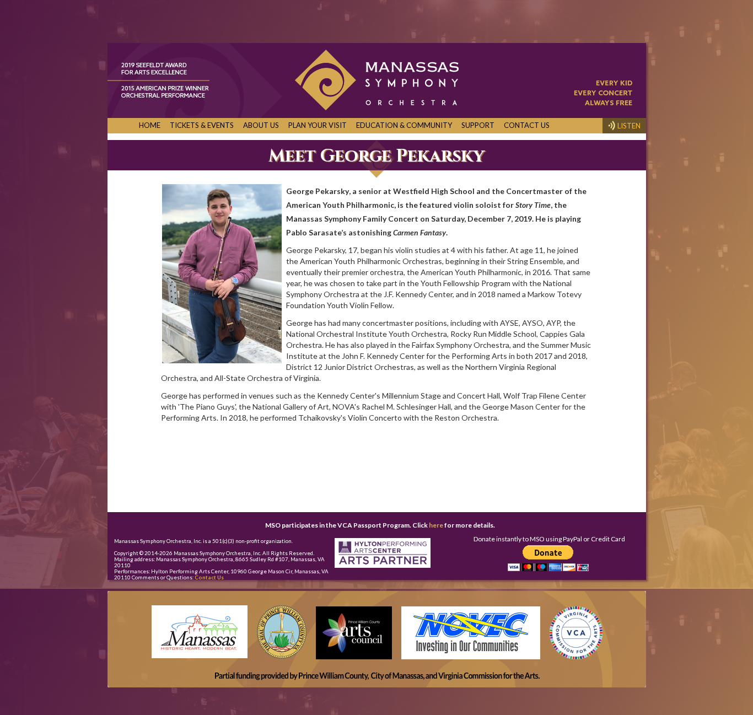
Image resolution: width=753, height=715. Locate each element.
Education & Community (404, 125)
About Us (261, 125)
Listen (629, 125)
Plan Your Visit (317, 125)
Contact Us (527, 125)
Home (149, 125)
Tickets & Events (202, 125)
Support (477, 125)
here (436, 525)
